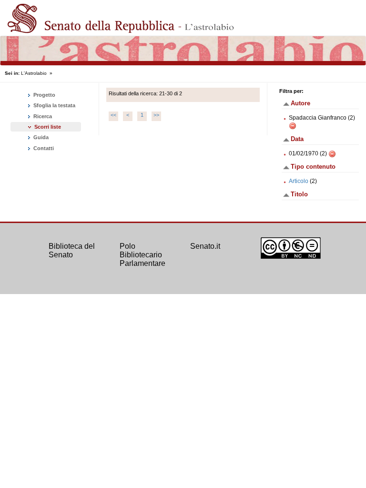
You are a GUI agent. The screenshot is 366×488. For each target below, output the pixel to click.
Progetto (43, 95)
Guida (40, 137)
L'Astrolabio (34, 73)
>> (156, 115)
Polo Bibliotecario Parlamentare (142, 254)
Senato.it (205, 246)
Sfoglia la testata (53, 105)
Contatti (43, 148)
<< (113, 115)
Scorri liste (47, 127)
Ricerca (42, 116)
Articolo (298, 181)
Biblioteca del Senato (72, 250)
